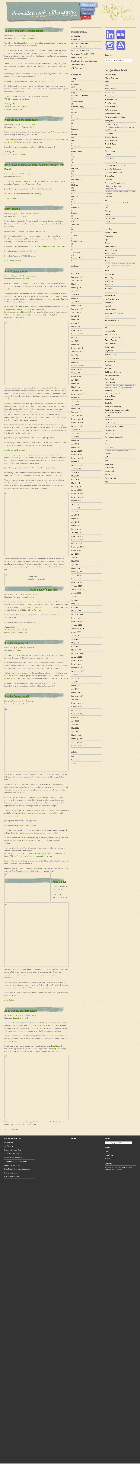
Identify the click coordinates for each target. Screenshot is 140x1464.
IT (72, 163)
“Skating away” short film (42, 589)
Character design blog (113, 169)
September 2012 (77, 465)
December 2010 (77, 536)
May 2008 (75, 643)
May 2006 (75, 728)
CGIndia (108, 155)
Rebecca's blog (110, 354)
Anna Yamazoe (110, 103)
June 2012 (75, 472)
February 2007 (77, 696)
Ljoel (19, 868)
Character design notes (113, 172)
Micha (107, 317)
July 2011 (74, 511)
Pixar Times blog (35, 194)
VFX (73, 247)
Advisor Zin (75, 36)
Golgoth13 (109, 243)
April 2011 (75, 522)
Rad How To (109, 347)
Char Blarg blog (111, 162)
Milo (106, 327)
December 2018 (77, 330)
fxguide (107, 239)
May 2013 (75, 440)
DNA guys (108, 211)
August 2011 (75, 508)
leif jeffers (108, 288)
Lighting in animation (79, 57)
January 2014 (76, 415)
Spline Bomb (109, 379)
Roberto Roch (9, 678)
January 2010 (76, 575)
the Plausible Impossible (114, 437)
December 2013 (77, 419)
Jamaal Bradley (111, 250)
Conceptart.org (110, 189)
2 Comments (30, 35)
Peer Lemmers (110, 344)
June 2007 (75, 682)
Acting (73, 79)
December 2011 (77, 494)
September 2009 (77, 589)
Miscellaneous (76, 179)
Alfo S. (107, 82)
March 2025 (76, 284)
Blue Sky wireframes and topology (84, 61)
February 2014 (76, 412)
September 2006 (77, 714)
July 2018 (75, 341)
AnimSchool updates (15, 271)
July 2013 (75, 433)
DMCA (107, 208)
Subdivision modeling (113, 407)
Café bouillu (75, 40)
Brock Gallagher (111, 140)
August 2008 (76, 632)
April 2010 (75, 565)
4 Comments (30, 124)
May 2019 (75, 320)
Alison (107, 85)
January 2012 (76, 490)
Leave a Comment (32, 174)
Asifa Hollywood (111, 110)
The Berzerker (110, 430)
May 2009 (75, 604)
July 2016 (75, 380)
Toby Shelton (109, 448)
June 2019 (75, 316)
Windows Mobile (77, 258)
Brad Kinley (55, 1046)
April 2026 (75, 273)
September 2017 (77, 351)
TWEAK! (108, 453)
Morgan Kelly (110, 331)
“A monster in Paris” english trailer (23, 31)
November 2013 (77, 423)
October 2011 (76, 501)
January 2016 (76, 391)
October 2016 (76, 373)
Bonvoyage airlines (112, 124)
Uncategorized (76, 241)
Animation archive (112, 96)
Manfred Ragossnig (112, 299)
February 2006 (77, 739)
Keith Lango (109, 274)
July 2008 (75, 636)
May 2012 (75, 476)
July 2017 (74, 355)
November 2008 (77, 621)
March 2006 (76, 735)
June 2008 (75, 639)
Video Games (76, 252)
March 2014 (75, 408)
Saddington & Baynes (113, 372)
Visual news (109, 464)
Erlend (107, 222)
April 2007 (75, 689)
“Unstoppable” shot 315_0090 (82, 54)
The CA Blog (109, 433)
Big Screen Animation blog (115, 117)
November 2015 (77, 394)
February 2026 (77, 277)
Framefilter (109, 236)
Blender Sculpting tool (16, 643)
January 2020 (76, 312)
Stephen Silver (110, 396)
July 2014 (75, 401)
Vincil (107, 460)
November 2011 (77, 497)
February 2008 (77, 653)
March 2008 (76, 650)
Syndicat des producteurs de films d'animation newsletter (117, 411)
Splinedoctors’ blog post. (33, 610)
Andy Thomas (110, 92)
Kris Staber (109, 281)
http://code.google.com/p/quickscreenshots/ (37, 856)
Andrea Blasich (110, 89)
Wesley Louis (109, 471)
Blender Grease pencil (16, 696)
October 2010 (76, 543)
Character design (28, 127)
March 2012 (75, 483)
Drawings (74, 118)
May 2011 (74, 518)
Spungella (108, 390)
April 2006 (75, 731)
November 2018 (77, 334)
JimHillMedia (110, 257)
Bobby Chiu (109, 121)
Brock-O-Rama (110, 144)
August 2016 (76, 376)
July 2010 (75, 554)
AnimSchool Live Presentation (15, 450)
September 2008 (77, 629)
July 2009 (75, 597)
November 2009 (77, 582)
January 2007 (76, 700)
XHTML (74, 763)
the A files (108, 419)
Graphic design (77, 151)
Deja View (108, 196)
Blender (53, 777)
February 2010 (76, 572)
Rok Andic (108, 365)
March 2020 (76, 305)
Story (73, 230)
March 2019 (75, 327)
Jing (6, 1023)
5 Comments (29, 648)
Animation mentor (112, 99)
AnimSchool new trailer (37, 579)
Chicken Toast (110, 176)
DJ (106, 200)
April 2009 (75, 607)
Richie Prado (109, 358)
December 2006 (77, 703)
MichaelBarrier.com (112, 320)
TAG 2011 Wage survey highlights (16, 99)
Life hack (24, 1018)
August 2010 (76, 550)
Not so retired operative (80, 50)
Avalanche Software (112, 114)
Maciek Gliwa (110, 295)
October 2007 (76, 668)
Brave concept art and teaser (15, 154)
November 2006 (77, 707)
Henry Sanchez (110, 247)
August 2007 (76, 675)
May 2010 (75, 561)
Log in (73, 756)
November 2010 (77, 540)
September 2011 (77, 504)
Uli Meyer (108, 457)
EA (72, 123)
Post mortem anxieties (79, 43)
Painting (74, 191)
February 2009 (77, 614)
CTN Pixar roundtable (79, 68)
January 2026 (76, 280)
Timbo (107, 441)
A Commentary (110, 74)
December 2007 (77, 660)
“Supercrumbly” (10, 617)
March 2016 (75, 387)
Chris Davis (109, 180)
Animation (17, 38)
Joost (107, 270)
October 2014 (76, 398)
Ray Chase (109, 351)
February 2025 (77, 288)
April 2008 (75, 646)
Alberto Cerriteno (111, 78)
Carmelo (108, 148)
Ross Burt (108, 368)
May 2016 (75, 383)
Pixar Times (11, 198)
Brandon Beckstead (112, 137)
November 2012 (77, 458)
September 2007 (77, 671)
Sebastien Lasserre (112, 376)
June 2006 (75, 724)
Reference (75, 207)
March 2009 (76, 611)
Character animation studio (115, 165)
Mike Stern (109, 324)
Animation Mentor (28, 597)
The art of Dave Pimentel (114, 426)
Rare (73, 202)
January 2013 (76, 451)
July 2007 (75, 678)
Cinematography (77, 107)
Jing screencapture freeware (20, 1010)
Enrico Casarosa (111, 218)
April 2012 (75, 479)
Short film (75, 224)
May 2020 (75, 298)
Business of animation (30, 38)
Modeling (74, 185)
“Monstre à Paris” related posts (15, 106)
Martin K (108, 306)
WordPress (75, 760)
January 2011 (76, 533)
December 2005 (77, 746)
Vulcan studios (110, 467)
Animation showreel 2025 (81, 47)
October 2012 (76, 462)
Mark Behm (109, 302)
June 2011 (75, 515)
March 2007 (76, 692)
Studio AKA (109, 399)
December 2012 (77, 454)
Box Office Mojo (111, 130)
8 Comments (29, 701)
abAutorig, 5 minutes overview (15, 632)
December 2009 (77, 579)
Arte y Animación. (111, 106)
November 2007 (77, 664)
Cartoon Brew (110, 151)
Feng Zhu (108, 229)
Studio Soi (108, 403)
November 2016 (77, 369)
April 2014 (75, 405)
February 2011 (76, 529)
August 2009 (76, 593)
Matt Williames (110, 310)
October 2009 (76, 586)
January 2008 (76, 657)
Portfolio (74, 196)
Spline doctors (110, 383)
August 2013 (76, 430)
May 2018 (75, 344)
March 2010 (75, 568)
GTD (73, 157)
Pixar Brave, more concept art (21, 119)
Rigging (74, 213)
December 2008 (77, 618)
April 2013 (75, 444)
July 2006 (75, 721)
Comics (74, 112)
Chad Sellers (109, 158)
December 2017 (77, 348)
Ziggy (107, 482)
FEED (107, 225)
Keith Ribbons (12, 209)
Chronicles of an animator (114, 183)
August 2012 (76, 469)
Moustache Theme (111, 1167)
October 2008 (76, 625)
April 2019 (75, 323)
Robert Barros (110, 361)
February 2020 (77, 309)
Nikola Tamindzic (111, 334)
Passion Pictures (111, 340)
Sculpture (74, 219)
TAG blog (108, 416)
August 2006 (76, 717)
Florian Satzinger (111, 232)
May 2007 (75, 685)
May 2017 (75, 362)
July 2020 (75, 291)
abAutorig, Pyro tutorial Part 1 (15, 630)
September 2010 (77, 547)
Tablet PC (74, 235)
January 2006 (76, 742)
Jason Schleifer (110, 254)
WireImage (109, 475)
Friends (24, 216)
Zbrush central (110, 478)
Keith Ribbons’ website (12, 261)
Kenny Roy (109, 278)
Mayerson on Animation (114, 313)
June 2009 (75, 600)
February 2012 (76, 486)
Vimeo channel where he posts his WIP (50, 246)
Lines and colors (111, 292)
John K (107, 261)
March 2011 (75, 526)
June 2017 (75, 359)
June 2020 (75, 295)
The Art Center (110, 423)
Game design (76, 146)
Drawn (107, 215)
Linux (73, 174)
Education (25, 279)
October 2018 (76, 337)
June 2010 (75, 557)
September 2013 (77, 426)
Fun (72, 140)
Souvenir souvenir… (78, 65)
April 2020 (75, 302)
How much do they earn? (13, 109)
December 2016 (77, 366)
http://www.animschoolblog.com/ (16, 312)
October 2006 (76, 710)
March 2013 (75, 447)
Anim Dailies (59, 881)
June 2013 (75, 437)
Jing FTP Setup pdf (11, 1129)
